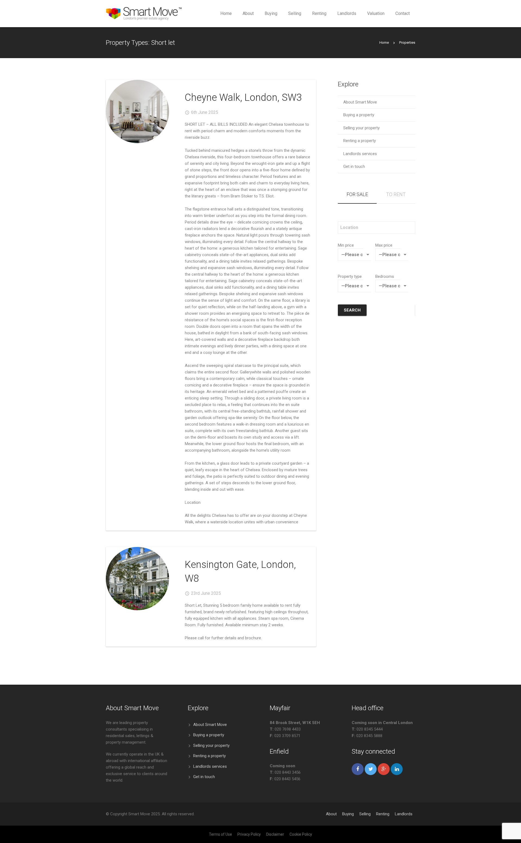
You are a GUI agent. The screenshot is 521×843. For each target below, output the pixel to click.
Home (384, 42)
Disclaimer (275, 834)
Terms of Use (220, 834)
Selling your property (361, 127)
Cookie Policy (301, 834)
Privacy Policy (249, 834)
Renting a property (359, 140)
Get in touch (354, 166)
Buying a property (358, 114)
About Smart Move (360, 102)
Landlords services (360, 153)
